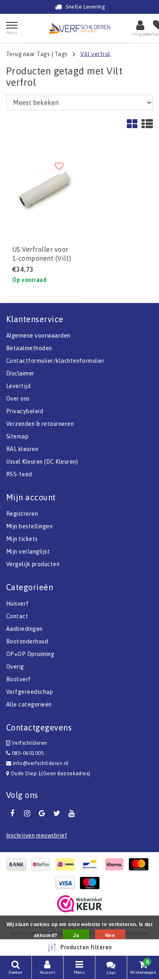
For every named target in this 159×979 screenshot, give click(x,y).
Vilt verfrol (95, 53)
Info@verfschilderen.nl (41, 763)
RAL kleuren (22, 449)
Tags (61, 53)
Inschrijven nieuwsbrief (36, 835)
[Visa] (67, 883)
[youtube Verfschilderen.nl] (72, 813)
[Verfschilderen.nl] (79, 28)
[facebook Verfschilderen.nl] (12, 813)
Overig (15, 666)
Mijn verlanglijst (28, 551)
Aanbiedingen (24, 629)
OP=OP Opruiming (30, 654)
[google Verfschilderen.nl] (42, 813)
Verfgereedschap (29, 692)
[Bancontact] (92, 864)
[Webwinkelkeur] (79, 903)
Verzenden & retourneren (40, 424)
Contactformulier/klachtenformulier (55, 361)
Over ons (18, 398)
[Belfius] (43, 864)
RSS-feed (19, 474)
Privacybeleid (24, 411)
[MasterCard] (140, 864)
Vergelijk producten (33, 564)
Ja (76, 935)
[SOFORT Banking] (116, 864)
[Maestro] (92, 883)
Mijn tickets (22, 539)
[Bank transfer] (18, 864)
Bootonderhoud (27, 641)
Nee (110, 935)
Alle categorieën (29, 704)
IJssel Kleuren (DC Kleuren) (42, 461)
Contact (17, 616)
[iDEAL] (67, 864)
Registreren (22, 513)
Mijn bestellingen (29, 526)
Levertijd (18, 386)
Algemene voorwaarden (38, 335)
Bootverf (18, 679)
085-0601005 (27, 753)
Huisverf (17, 603)
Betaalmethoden (29, 348)
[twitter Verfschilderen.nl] (57, 813)
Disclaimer (20, 373)
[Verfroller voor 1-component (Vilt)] (42, 188)
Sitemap (17, 436)
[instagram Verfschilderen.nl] (27, 813)
